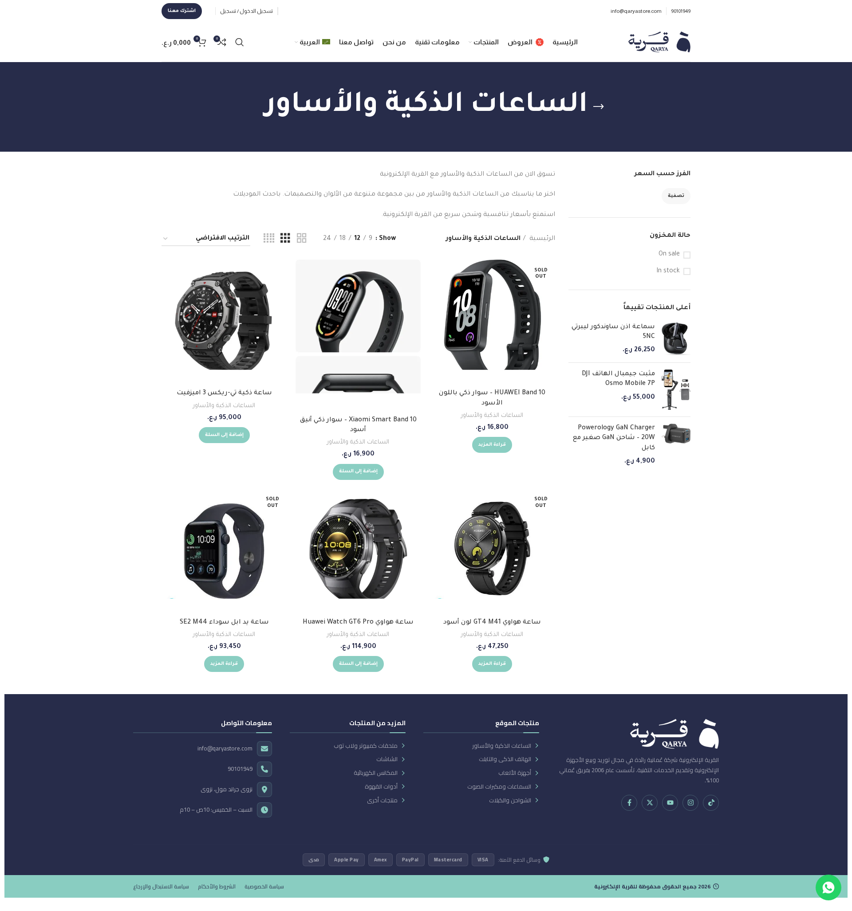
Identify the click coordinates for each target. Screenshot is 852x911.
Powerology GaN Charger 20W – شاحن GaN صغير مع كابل (614, 438)
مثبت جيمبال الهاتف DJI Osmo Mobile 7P (618, 379)
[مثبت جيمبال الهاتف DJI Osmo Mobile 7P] (676, 389)
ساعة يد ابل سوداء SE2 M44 (224, 622)
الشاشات (387, 759)
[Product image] (224, 322)
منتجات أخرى (382, 800)
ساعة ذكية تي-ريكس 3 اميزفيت (224, 393)
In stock (668, 271)
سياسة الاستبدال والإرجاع (161, 886)
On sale (669, 254)
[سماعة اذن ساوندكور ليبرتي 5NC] (676, 339)
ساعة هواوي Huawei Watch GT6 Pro (358, 622)
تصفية (676, 196)
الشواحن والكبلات (510, 800)
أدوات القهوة (381, 786)
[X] (650, 803)
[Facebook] (629, 803)
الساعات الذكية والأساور (492, 415)
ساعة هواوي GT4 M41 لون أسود (492, 622)
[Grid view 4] (269, 239)
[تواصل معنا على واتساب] (828, 887)
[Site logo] (659, 42)
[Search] (239, 42)
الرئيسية (541, 239)
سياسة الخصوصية (264, 886)
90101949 (240, 769)
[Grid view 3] (285, 239)
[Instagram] (690, 803)
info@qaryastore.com (224, 748)
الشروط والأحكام (217, 886)
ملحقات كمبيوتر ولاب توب (366, 745)
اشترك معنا (182, 11)
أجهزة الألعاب (514, 772)
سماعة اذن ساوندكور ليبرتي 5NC (613, 332)
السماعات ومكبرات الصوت (499, 786)
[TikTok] (711, 803)
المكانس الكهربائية (376, 772)
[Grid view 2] (302, 239)
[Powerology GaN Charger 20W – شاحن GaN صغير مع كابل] (676, 445)
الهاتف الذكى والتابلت (505, 759)
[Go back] (599, 107)
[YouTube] (670, 803)
